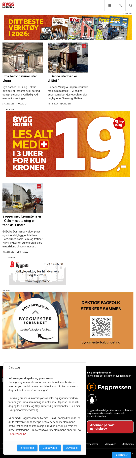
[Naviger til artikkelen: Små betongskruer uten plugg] (22, 58)
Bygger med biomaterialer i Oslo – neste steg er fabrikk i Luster (21, 220)
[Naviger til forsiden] (8, 5)
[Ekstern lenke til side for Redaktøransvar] (109, 399)
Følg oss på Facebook (99, 372)
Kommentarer (90, 444)
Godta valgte (50, 447)
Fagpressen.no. (17, 434)
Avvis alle (72, 447)
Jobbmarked (129, 444)
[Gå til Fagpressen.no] (109, 387)
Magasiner (110, 444)
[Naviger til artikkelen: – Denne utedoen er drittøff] (68, 58)
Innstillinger (122, 455)
